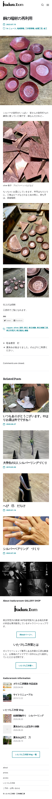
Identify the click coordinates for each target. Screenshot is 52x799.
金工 (45, 28)
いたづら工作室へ (26, 665)
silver (16, 327)
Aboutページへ (26, 634)
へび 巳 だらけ (14, 506)
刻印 (21, 327)
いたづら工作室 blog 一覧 (26, 754)
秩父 (26, 327)
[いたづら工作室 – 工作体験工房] (13, 4)
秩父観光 (20, 330)
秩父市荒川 (10, 330)
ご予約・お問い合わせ (11, 788)
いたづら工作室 (9, 783)
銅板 (26, 330)
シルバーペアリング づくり (21, 549)
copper (9, 327)
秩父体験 (32, 327)
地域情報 (20, 28)
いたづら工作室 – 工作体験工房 (15, 794)
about (5, 767)
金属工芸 (39, 28)
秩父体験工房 (42, 327)
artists (5, 772)
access (5, 778)
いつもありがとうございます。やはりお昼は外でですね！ (25, 418)
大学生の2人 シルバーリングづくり (25, 463)
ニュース (12, 28)
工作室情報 (29, 28)
